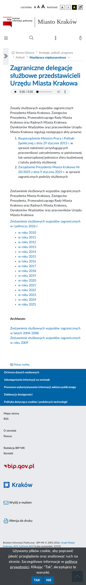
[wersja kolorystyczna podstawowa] (62, 7)
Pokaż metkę (21, 364)
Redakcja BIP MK (14, 448)
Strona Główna (25, 52)
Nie (48, 580)
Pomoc (8, 436)
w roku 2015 (27, 256)
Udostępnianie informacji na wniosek (27, 379)
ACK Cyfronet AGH (23, 546)
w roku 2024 (27, 299)
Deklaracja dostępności (18, 394)
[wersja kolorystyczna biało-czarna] (68, 7)
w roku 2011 (27, 237)
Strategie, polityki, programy (56, 52)
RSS (6, 419)
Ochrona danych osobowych (21, 372)
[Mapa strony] (56, 39)
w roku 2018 (27, 271)
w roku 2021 (27, 285)
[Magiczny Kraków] (43, 487)
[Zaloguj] (81, 39)
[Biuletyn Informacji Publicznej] (43, 469)
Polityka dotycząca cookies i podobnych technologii (35, 402)
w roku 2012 (27, 242)
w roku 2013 (27, 247)
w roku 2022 (27, 290)
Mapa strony (11, 413)
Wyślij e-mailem (20, 502)
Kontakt (8, 453)
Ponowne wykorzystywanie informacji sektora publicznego (40, 387)
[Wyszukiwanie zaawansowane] (31, 38)
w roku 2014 (27, 251)
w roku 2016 (27, 261)
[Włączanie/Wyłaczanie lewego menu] (6, 56)
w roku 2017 (27, 266)
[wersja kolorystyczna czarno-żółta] (74, 7)
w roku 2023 (27, 294)
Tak (37, 580)
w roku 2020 (27, 280)
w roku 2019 (27, 275)
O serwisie (10, 430)
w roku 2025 (27, 304)
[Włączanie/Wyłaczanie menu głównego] (6, 38)
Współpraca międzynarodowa (47, 57)
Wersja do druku (20, 520)
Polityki (20, 57)
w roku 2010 (27, 232)
